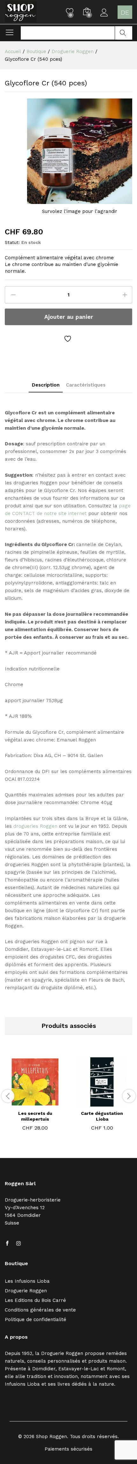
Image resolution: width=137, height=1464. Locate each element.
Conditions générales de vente (40, 1310)
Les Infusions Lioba (27, 1281)
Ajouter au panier (68, 316)
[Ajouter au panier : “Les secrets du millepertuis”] (26, 1102)
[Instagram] (18, 1244)
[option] (35, 1095)
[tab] (46, 387)
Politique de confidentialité (35, 1319)
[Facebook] (7, 1244)
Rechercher (123, 33)
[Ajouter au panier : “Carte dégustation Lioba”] (93, 1102)
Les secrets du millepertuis (35, 1116)
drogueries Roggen (35, 826)
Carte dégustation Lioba (102, 1116)
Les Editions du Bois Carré (35, 1300)
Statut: (12, 242)
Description (46, 385)
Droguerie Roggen (26, 1291)
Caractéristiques (85, 385)
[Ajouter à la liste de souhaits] (68, 339)
